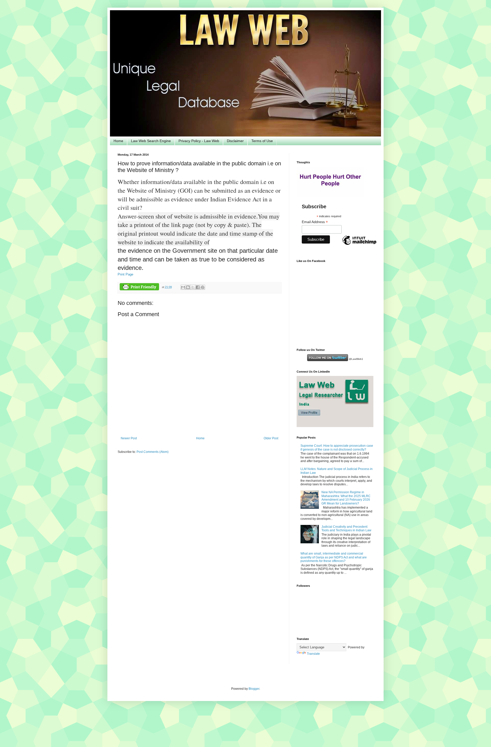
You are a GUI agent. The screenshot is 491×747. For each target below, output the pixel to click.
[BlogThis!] (188, 287)
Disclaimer (235, 141)
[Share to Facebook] (197, 287)
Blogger (254, 689)
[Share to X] (192, 287)
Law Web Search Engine (151, 141)
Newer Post (129, 438)
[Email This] (183, 287)
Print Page (125, 274)
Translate (313, 654)
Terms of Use (262, 141)
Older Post (271, 438)
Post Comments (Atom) (153, 452)
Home (118, 141)
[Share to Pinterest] (202, 287)
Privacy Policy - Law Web (198, 141)
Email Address (315, 222)
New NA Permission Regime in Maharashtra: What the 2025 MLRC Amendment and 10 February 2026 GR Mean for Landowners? (346, 497)
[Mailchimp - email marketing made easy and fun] (359, 245)
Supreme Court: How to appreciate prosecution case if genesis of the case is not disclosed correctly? (336, 447)
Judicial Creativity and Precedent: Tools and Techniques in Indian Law (346, 528)
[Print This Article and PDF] (139, 287)
